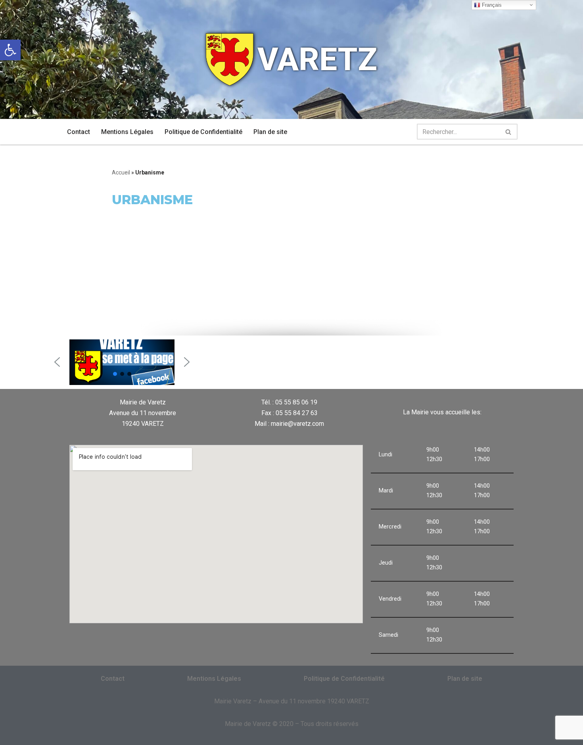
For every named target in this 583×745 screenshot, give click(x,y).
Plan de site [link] (270, 132)
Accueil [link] (121, 172)
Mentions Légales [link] (127, 132)
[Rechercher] (509, 132)
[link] (10, 50)
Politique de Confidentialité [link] (203, 132)
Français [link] (491, 5)
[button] (57, 362)
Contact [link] (78, 132)
